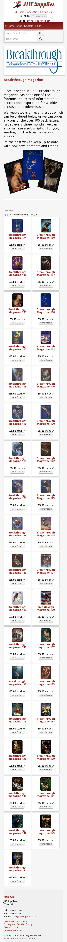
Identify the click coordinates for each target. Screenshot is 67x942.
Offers (29, 26)
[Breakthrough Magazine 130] (46, 225)
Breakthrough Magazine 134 (17, 236)
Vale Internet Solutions (16, 938)
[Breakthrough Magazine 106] (17, 262)
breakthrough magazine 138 (17, 757)
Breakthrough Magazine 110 (46, 310)
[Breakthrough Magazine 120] (46, 411)
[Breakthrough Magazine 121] (17, 486)
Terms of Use (11, 927)
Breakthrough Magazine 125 (46, 497)
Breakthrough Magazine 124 (46, 534)
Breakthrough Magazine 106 (17, 273)
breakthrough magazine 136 (17, 720)
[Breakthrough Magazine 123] (17, 523)
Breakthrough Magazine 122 (46, 459)
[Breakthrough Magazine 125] (46, 486)
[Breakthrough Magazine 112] (46, 337)
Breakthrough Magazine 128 (17, 608)
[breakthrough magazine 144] (17, 858)
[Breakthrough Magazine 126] (17, 560)
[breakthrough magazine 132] (46, 635)
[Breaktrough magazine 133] (17, 672)
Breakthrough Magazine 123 (17, 534)
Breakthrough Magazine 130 (46, 236)
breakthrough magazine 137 (46, 720)
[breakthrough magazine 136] (17, 709)
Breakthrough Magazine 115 (17, 385)
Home (20, 11)
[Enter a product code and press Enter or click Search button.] (40, 38)
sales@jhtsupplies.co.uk (23, 916)
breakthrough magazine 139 (46, 757)
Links (38, 26)
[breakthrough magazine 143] (45, 821)
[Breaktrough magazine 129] (46, 597)
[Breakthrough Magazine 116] (46, 374)
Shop (19, 26)
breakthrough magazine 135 (46, 683)
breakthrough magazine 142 (17, 832)
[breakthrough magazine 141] (45, 783)
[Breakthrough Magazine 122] (46, 448)
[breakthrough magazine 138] (17, 746)
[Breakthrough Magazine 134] (17, 225)
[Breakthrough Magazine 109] (17, 300)
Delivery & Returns (14, 930)
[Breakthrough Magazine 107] (46, 262)
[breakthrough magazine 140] (17, 783)
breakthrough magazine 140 (17, 794)
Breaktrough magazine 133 (17, 683)
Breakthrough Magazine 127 (46, 571)
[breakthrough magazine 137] (46, 709)
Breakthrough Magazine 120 (46, 422)
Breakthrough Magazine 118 (17, 422)
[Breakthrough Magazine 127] (46, 560)
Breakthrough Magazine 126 (17, 571)
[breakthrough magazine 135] (46, 672)
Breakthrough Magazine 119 (17, 459)
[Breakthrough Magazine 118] (17, 411)
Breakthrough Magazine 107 (46, 273)
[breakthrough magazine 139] (46, 746)
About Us (32, 11)
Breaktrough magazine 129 (46, 608)
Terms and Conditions (15, 921)
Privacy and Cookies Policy (18, 924)
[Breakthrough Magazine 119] (17, 448)
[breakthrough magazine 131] (17, 635)
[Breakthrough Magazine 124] (46, 523)
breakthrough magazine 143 (46, 832)
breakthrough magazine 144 (17, 869)
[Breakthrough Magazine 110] (46, 300)
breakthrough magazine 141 (46, 794)
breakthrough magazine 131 (17, 645)
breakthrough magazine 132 (46, 645)
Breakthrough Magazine (23, 214)
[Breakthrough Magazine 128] (17, 597)
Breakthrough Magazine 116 (46, 385)
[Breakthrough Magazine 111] (17, 337)
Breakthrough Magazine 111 (17, 348)
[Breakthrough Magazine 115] (17, 374)
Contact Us (46, 11)
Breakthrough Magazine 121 (17, 497)
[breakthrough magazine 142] (17, 821)
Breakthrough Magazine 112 (46, 348)
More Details (17, 248)
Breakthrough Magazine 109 (17, 310)
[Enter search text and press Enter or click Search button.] (40, 33)
